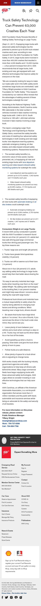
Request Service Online (9, 474)
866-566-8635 (7, 486)
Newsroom (5, 534)
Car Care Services (8, 506)
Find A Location (26, 486)
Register (24, 471)
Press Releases (7, 537)
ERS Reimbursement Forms (10, 477)
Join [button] (5, 3)
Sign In (23, 468)
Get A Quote (6, 514)
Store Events (6, 540)
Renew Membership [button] (23, 3)
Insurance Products (8, 520)
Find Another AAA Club (19, 593)
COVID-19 (24, 499)
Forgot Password (26, 474)
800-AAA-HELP (7, 471)
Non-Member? (6, 489)
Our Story (24, 502)
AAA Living (25, 524)
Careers (24, 509)
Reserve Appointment (9, 499)
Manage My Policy (8, 517)
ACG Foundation (26, 512)
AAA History (25, 506)
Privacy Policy (6, 593)
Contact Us (25, 483)
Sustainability (25, 515)
